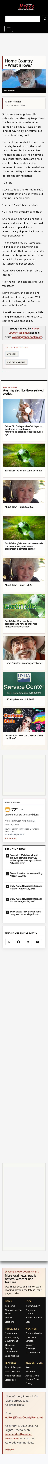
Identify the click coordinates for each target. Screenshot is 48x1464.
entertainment (16, 362)
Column (11, 354)
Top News (10, 1305)
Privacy (29, 1383)
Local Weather (32, 1352)
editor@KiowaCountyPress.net (24, 1417)
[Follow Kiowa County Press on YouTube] (37, 942)
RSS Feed (30, 1371)
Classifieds (10, 1379)
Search (28, 1367)
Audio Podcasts (13, 1375)
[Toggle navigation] (8, 29)
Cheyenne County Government (11, 1348)
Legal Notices (12, 1355)
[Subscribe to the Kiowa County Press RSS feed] (28, 942)
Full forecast (11, 838)
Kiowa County (32, 1305)
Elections (9, 1321)
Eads (27, 1321)
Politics (8, 1317)
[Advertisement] (24, 1055)
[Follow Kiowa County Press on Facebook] (18, 942)
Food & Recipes (13, 1367)
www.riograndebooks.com (27, 337)
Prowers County (33, 1317)
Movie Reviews (12, 1371)
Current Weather (33, 1333)
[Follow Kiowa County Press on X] (8, 942)
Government (11, 1333)
